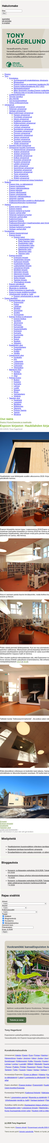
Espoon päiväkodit (16, 284)
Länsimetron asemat (17, 286)
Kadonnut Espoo (16, 219)
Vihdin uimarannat (21, 143)
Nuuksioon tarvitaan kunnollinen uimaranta (25, 849)
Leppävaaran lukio (25, 247)
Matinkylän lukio (24, 249)
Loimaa (8, 1064)
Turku (15, 1070)
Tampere (8, 1070)
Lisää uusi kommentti (8, 830)
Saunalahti (18, 311)
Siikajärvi (17, 343)
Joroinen (26, 1058)
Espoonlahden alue (17, 300)
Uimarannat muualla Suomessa (22, 148)
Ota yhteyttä (14, 99)
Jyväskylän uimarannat (23, 156)
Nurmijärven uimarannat (23, 129)
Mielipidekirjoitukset (22, 88)
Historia (8, 205)
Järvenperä (18, 323)
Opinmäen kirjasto (21, 272)
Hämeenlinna (10, 1058)
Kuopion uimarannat (22, 162)
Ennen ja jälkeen (30, 1075)
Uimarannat (9, 105)
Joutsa (40, 1058)
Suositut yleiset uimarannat (20, 145)
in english (6, 23)
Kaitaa (16, 304)
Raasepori (31, 1067)
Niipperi (17, 390)
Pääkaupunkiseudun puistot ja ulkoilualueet (26, 200)
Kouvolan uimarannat (22, 160)
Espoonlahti (18, 302)
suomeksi (6, 19)
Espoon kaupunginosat (18, 233)
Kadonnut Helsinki (16, 221)
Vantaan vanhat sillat (17, 229)
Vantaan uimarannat (17, 111)
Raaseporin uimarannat (23, 135)
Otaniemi (17, 408)
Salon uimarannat (21, 166)
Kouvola (37, 1061)
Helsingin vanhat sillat (18, 217)
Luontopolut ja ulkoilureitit (35, 1077)
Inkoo (34, 1058)
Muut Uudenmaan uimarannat (21, 113)
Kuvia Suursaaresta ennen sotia (18, 1111)
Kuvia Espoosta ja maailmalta (19, 422)
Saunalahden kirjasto (22, 276)
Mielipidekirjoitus (11, 923)
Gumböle (17, 321)
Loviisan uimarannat (22, 127)
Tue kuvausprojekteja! (18, 101)
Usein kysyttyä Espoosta (14, 1088)
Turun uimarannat (21, 174)
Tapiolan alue (14, 398)
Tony (6, 76)
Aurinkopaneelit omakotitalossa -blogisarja (31, 80)
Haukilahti (18, 400)
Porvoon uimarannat (22, 133)
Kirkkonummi (21, 1061)
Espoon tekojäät (15, 190)
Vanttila (17, 353)
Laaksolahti (18, 361)
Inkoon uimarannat (21, 119)
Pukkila (16, 1067)
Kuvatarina (9, 921)
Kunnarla (17, 333)
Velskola (17, 396)
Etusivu (8, 74)
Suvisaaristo (19, 315)
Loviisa (15, 1064)
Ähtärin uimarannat (21, 178)
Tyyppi (4, 914)
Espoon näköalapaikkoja (19, 188)
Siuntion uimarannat (22, 139)
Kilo (15, 359)
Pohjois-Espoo (15, 378)
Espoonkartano (20, 347)
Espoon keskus (20, 319)
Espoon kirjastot (15, 256)
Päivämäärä (7, 927)
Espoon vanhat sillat (17, 213)
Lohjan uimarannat (21, 125)
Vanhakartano (19, 394)
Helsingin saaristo (16, 198)
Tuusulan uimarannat (22, 141)
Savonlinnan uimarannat (24, 168)
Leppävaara (18, 364)
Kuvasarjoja (9, 231)
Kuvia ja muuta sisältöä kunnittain (22, 292)
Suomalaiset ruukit (16, 225)
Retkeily (8, 182)
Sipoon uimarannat (21, 137)
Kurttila (16, 351)
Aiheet (4, 901)
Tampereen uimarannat (23, 172)
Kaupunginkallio (20, 329)
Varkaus (43, 1070)
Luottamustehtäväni (17, 95)
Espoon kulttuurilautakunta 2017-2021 (29, 86)
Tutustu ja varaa (16, 1020)
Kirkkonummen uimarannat (24, 123)
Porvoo (8, 1067)
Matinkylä (17, 374)
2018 (25, 662)
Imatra (19, 1058)
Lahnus (17, 386)
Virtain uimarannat (21, 176)
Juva (46, 1058)
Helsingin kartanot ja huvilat (20, 215)
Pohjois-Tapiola (20, 410)
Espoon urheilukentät (17, 194)
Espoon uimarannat (17, 107)
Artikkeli (8, 916)
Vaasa (29, 1070)
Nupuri (16, 339)
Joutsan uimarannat (22, 154)
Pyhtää (23, 1067)
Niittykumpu (18, 406)
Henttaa (17, 372)
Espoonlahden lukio (26, 239)
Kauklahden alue (16, 345)
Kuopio (45, 1061)
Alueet (4, 906)
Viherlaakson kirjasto (22, 282)
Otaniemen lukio (24, 251)
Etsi (4, 11)
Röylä (16, 392)
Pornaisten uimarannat (23, 131)
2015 (19, 662)
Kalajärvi (17, 382)
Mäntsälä (38, 1064)
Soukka (17, 313)
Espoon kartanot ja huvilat (19, 211)
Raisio (39, 1067)
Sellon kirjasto (19, 278)
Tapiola (17, 412)
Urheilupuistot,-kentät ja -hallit (21, 294)
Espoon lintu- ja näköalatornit (21, 184)
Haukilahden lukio (25, 243)
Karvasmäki (18, 327)
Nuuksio (17, 341)
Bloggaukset (19, 82)
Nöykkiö (17, 308)
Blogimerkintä (10, 919)
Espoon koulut (15, 235)
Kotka (30, 1061)
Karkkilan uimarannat (22, 121)
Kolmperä (18, 331)
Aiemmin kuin (7, 925)
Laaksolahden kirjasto (22, 266)
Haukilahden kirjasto (22, 260)
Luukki (16, 388)
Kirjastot (3, 822)
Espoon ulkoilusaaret (17, 192)
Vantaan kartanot (37, 1100)
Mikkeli (30, 1064)
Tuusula (22, 1070)
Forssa (37, 1055)
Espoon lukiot (19, 237)
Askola (18, 1055)
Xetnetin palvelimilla (26, 1131)
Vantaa (36, 1070)
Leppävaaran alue (16, 355)
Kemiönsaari (10, 1061)
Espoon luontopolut (17, 186)
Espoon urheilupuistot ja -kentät (26, 296)
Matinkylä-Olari (15, 370)
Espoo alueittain (11, 298)
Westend (17, 414)
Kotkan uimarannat (21, 158)
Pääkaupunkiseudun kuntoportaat (22, 203)
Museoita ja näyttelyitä (18, 288)
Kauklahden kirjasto (22, 264)
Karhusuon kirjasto (21, 262)
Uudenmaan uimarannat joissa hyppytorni (26, 180)
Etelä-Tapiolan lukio (26, 241)
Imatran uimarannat (21, 152)
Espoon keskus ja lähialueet (20, 317)
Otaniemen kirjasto (21, 274)
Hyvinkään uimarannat (23, 117)
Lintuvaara (18, 366)
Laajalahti (18, 402)
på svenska (6, 21)
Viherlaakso (18, 368)
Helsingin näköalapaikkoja (20, 196)
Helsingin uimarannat (17, 109)
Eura (31, 1055)
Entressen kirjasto (21, 258)
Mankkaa (17, 404)
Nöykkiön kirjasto (21, 270)
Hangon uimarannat (22, 115)
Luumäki (22, 1064)
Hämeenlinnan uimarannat (24, 150)
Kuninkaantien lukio (26, 245)
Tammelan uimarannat (23, 170)
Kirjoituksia (13, 78)
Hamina (44, 1055)
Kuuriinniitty (18, 335)
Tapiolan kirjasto (20, 280)
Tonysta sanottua (16, 97)
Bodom (16, 380)
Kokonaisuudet (8, 910)
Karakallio (18, 357)
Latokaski (17, 306)
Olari (16, 376)
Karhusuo (18, 325)
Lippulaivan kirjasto (21, 268)
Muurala (17, 337)
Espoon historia (15, 209)
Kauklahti (17, 349)
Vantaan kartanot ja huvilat (20, 227)
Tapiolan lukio (24, 253)
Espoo (25, 1055)
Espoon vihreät (21, 1127)
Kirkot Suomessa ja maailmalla (21, 290)
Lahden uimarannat (21, 164)
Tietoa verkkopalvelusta (18, 103)
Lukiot (20, 1077)
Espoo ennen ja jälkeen (18, 207)
